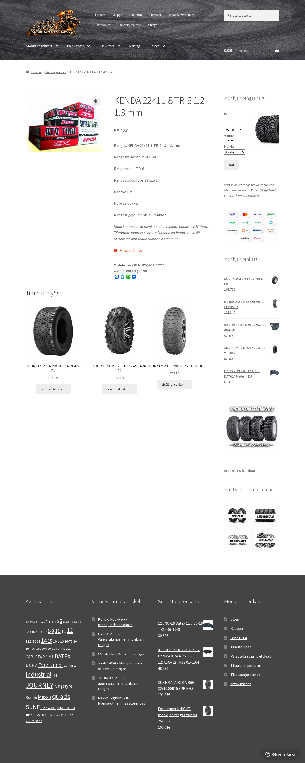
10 (58, 630)
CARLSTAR (35, 656)
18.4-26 (30, 648)
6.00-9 (67, 621)
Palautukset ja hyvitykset (250, 656)
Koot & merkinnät (181, 15)
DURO (31, 665)
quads (61, 696)
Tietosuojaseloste (129, 25)
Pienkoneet (75, 46)
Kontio (31, 697)
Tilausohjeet (103, 25)
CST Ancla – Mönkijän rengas (121, 654)
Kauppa (117, 15)
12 (70, 630)
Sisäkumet (106, 46)
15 (49, 641)
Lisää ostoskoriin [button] (53, 389)
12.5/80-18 (33, 641)
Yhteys (152, 25)
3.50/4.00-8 (32, 621)
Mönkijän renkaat (39, 46)
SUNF (33, 707)
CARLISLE (64, 648)
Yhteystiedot (240, 683)
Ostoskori (155, 15)
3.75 (42, 621)
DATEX (62, 656)
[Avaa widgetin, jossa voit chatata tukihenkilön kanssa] (280, 755)
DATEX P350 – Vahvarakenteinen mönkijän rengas (121, 639)
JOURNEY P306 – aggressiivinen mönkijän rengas (118, 683)
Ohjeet (154, 46)
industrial (38, 674)
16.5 (60, 641)
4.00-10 (52, 621)
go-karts (70, 665)
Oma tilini (136, 15)
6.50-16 (30, 631)
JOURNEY (39, 685)
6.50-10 (76, 621)
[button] (96, 101)
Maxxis (44, 697)
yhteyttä (254, 195)
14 (44, 640)
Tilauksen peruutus (246, 665)
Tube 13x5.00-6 (36, 715)
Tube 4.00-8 (48, 708)
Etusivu (100, 15)
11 (63, 631)
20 (55, 648)
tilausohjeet (268, 190)
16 (55, 641)
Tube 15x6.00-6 (56, 715)
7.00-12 (42, 631)
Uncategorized (55, 72)
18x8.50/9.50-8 (44, 648)
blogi (234, 619)
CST (50, 657)
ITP (55, 675)
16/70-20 (71, 641)
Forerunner (50, 665)
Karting (134, 46)
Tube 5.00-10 (66, 708)
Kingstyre (63, 686)
